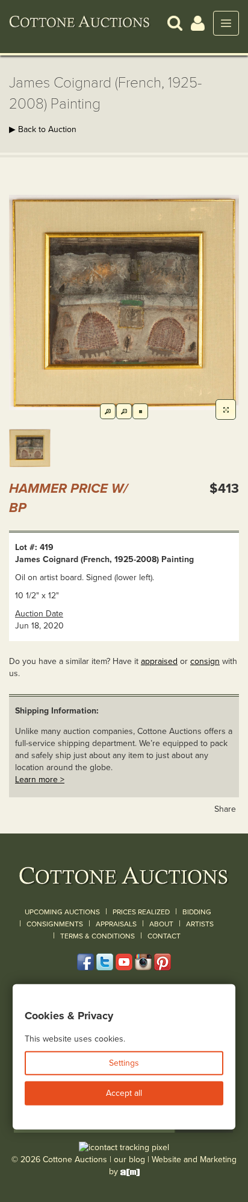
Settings (124, 1063)
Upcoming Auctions (62, 912)
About (161, 924)
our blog (129, 1159)
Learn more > (39, 779)
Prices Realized (141, 912)
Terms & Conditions (97, 936)
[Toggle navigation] (226, 23)
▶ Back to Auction (42, 129)
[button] (174, 22)
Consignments (54, 924)
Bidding (196, 912)
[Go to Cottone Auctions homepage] (79, 23)
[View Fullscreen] (225, 409)
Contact (164, 936)
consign (205, 661)
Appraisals (116, 924)
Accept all (124, 1093)
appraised (159, 661)
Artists (200, 924)
